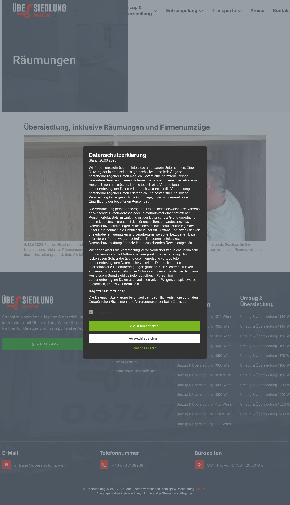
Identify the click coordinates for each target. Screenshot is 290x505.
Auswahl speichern (144, 338)
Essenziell (103, 313)
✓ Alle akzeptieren (144, 326)
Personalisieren (144, 348)
